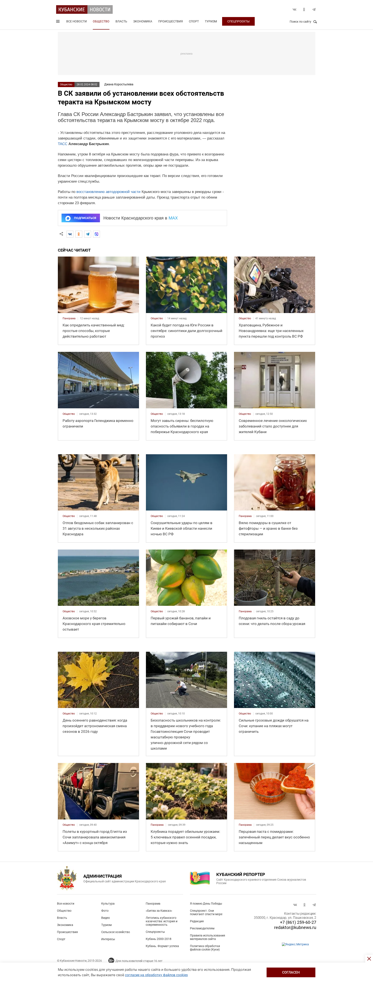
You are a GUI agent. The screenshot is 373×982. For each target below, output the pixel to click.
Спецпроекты (238, 21)
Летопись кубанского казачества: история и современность (161, 921)
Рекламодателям (202, 928)
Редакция (197, 921)
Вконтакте (294, 9)
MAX (173, 218)
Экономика (142, 21)
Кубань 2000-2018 (158, 939)
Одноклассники (304, 9)
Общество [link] (157, 318)
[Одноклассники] (78, 234)
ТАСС (62, 144)
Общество (101, 21)
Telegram (314, 9)
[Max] (96, 234)
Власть (121, 21)
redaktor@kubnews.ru (295, 927)
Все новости (76, 21)
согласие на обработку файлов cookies (156, 975)
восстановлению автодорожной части (108, 192)
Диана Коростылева (118, 84)
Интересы (108, 939)
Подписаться (85, 218)
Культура (108, 903)
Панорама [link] (69, 318)
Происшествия (170, 21)
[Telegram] (87, 234)
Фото (105, 910)
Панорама (153, 903)
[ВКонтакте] (69, 234)
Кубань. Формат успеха (162, 946)
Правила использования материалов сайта (207, 937)
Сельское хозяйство (115, 932)
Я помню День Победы (206, 903)
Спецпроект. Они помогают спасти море (206, 912)
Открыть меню (58, 22)
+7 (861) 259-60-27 (298, 922)
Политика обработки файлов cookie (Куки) (205, 947)
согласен (291, 972)
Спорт (194, 21)
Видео (105, 917)
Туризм (211, 21)
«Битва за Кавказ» (159, 910)
